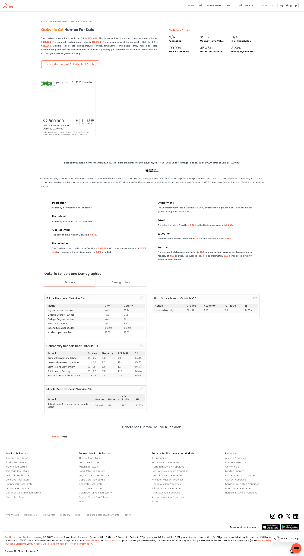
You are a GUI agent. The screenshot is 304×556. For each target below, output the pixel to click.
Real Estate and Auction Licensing (23, 537)
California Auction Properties (168, 466)
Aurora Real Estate (89, 462)
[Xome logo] (8, 5)
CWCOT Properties (235, 479)
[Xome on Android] (290, 526)
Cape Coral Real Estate (92, 479)
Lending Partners (234, 471)
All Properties (159, 458)
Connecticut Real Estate (19, 484)
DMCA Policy (35, 543)
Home (44, 21)
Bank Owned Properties (238, 488)
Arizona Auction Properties (167, 488)
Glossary (65, 514)
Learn (229, 5)
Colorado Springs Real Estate (95, 492)
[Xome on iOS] (271, 526)
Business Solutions (235, 462)
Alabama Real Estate (17, 458)
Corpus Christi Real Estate (93, 497)
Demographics (121, 282)
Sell (200, 5)
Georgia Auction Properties (167, 475)
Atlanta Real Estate (89, 458)
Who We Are (246, 5)
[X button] (288, 516)
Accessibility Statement (271, 540)
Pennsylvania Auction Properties (170, 471)
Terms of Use (92, 540)
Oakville (87, 21)
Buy (190, 5)
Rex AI (127, 514)
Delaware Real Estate (17, 488)
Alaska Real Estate (16, 462)
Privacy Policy (112, 540)
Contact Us (266, 5)
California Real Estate (17, 475)
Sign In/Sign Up (288, 5)
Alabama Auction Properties (168, 497)
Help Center (48, 514)
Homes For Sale (58, 21)
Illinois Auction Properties (166, 492)
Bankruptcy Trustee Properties (242, 484)
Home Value (214, 5)
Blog (77, 514)
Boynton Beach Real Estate (94, 475)
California (75, 21)
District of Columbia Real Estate (23, 492)
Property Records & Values (240, 475)
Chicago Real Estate (90, 488)
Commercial (232, 466)
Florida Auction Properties (166, 484)
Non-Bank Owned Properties (241, 492)
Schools (70, 282)
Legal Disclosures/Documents (102, 514)
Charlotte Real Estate (90, 484)
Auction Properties (235, 458)
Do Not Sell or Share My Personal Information (67, 543)
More (8, 501)
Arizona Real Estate (16, 466)
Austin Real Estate (89, 466)
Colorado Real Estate (17, 479)
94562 (56, 436)
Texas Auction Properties (166, 462)
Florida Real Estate (16, 497)
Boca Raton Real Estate (92, 471)
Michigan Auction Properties (168, 479)
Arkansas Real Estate (17, 471)
